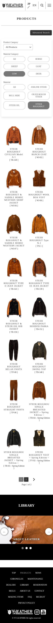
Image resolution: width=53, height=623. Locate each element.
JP (28, 3)
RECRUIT (40, 597)
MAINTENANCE (35, 579)
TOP (14, 573)
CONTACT (39, 591)
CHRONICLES (16, 579)
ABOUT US (25, 591)
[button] (22, 548)
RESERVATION (40, 585)
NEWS (38, 573)
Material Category (10, 54)
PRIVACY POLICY (26, 603)
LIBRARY (24, 585)
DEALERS (11, 585)
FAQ (30, 597)
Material (6, 82)
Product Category (10, 42)
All (14, 59)
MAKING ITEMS (15, 597)
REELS (12, 591)
